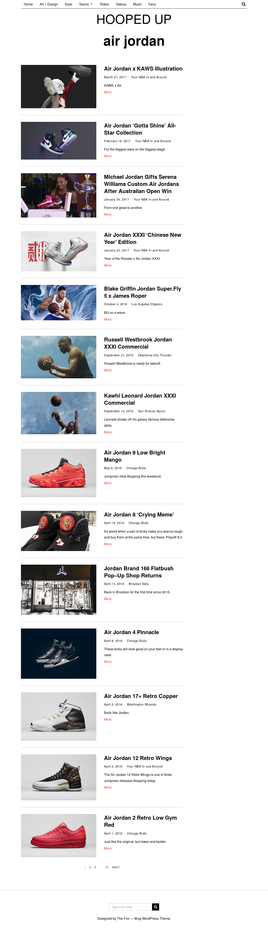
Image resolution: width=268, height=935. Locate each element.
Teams (84, 4)
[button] (155, 907)
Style (68, 4)
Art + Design (49, 4)
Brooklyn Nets (139, 583)
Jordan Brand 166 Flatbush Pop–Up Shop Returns (139, 571)
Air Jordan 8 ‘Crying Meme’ (139, 514)
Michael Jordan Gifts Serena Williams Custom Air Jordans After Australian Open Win (141, 184)
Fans (152, 4)
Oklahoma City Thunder (155, 355)
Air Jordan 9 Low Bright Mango (134, 455)
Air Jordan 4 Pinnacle (131, 632)
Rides (104, 4)
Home (28, 4)
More (108, 92)
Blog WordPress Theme (152, 918)
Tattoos (121, 4)
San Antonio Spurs (151, 411)
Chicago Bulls (136, 468)
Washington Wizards (141, 704)
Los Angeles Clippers (147, 304)
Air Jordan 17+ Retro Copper (141, 696)
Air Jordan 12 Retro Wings (138, 758)
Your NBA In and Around (149, 77)
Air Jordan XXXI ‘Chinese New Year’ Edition (142, 238)
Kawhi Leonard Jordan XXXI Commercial (140, 399)
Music (137, 4)
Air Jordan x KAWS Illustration (143, 68)
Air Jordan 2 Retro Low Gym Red (140, 821)
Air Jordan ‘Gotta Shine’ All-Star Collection (140, 128)
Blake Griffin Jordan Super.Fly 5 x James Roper (142, 292)
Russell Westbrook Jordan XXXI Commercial (138, 342)
